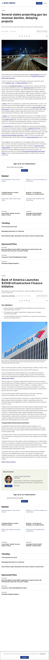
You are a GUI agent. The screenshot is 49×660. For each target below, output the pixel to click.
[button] (2, 3)
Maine (4, 103)
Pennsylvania (7, 126)
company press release (8, 378)
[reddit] (26, 36)
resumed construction (32, 137)
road (13, 83)
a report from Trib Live (34, 128)
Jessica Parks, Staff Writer (8, 296)
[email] (29, 36)
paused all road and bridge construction (12, 135)
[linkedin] (22, 36)
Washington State (28, 87)
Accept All (24, 657)
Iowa (7, 142)
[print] (46, 36)
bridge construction (22, 83)
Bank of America (11, 462)
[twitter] (24, 36)
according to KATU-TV (9, 119)
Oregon (5, 116)
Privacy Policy (43, 653)
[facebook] (20, 36)
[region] (24, 656)
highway (8, 83)
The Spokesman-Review (15, 86)
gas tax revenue (34, 74)
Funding (3, 10)
